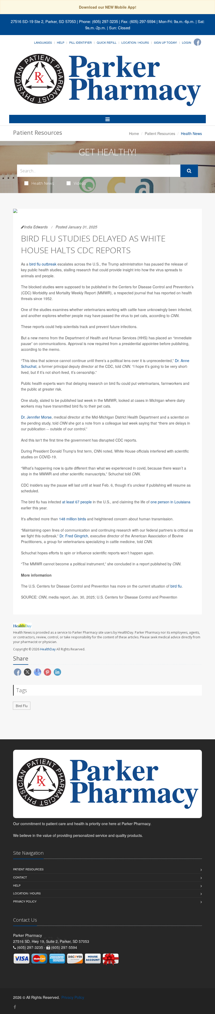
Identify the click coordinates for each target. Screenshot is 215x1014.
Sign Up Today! (165, 42)
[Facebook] (197, 42)
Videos (80, 183)
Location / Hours (135, 42)
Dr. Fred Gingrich (74, 535)
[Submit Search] (189, 171)
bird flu (176, 586)
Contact (20, 877)
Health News (42, 183)
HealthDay (48, 649)
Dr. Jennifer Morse (36, 417)
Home (134, 133)
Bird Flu (22, 705)
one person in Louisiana (170, 501)
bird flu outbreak (42, 264)
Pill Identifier (80, 42)
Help (60, 42)
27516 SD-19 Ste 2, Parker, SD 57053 (43, 21)
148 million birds (72, 518)
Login (186, 42)
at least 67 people (77, 501)
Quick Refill (106, 42)
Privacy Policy (24, 901)
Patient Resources (160, 133)
